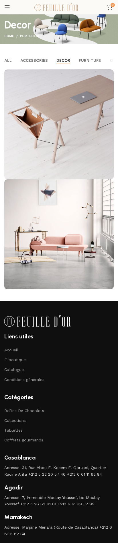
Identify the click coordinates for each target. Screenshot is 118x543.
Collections (15, 420)
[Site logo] (59, 6)
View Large (109, 74)
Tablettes (13, 430)
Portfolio (29, 36)
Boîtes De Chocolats (24, 410)
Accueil (11, 350)
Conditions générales (24, 379)
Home (9, 36)
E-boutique (15, 359)
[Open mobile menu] (7, 7)
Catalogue (14, 369)
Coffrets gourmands (23, 440)
